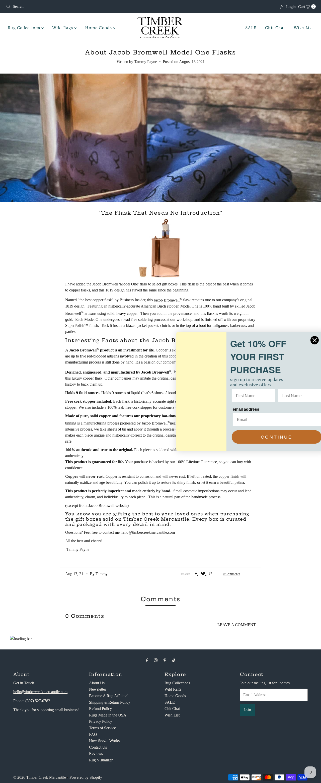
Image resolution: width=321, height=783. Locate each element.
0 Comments (231, 574)
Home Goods (99, 28)
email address (235, 409)
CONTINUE (266, 437)
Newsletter (97, 689)
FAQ (93, 734)
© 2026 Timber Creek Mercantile (39, 777)
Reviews (96, 753)
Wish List (303, 28)
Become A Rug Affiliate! (108, 696)
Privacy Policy (100, 721)
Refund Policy (100, 708)
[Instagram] (155, 660)
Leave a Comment (236, 625)
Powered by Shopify (85, 777)
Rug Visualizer (101, 760)
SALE (251, 28)
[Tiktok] (173, 660)
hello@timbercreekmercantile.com (148, 532)
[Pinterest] (165, 660)
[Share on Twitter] (203, 574)
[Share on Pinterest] (210, 574)
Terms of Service (102, 728)
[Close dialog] (304, 340)
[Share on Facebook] (196, 574)
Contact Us (98, 747)
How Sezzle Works (104, 741)
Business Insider (132, 300)
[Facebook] (147, 660)
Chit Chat (275, 28)
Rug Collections (24, 28)
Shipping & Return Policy (109, 702)
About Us (97, 683)
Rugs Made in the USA (107, 715)
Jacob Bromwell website (108, 505)
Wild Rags (63, 28)
